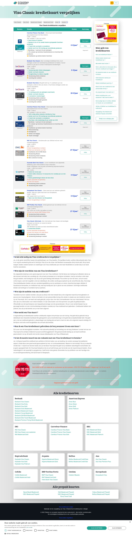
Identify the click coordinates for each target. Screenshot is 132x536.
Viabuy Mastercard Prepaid (101, 492)
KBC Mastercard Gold (94, 432)
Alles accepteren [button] (96, 528)
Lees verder (29, 527)
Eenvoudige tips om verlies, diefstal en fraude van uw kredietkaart (106, 102)
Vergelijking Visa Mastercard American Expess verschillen (104, 113)
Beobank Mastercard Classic (24, 411)
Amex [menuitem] (56, 22)
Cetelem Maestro (74, 475)
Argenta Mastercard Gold (50, 461)
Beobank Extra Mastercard (23, 409)
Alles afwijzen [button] (117, 528)
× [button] (130, 522)
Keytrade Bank (21, 456)
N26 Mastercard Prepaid (66, 492)
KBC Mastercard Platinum (95, 434)
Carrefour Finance (59, 426)
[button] (44, 534)
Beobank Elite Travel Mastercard (25, 418)
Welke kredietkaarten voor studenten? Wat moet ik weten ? (105, 96)
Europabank (101, 471)
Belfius (72, 456)
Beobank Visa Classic (22, 402)
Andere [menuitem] (64, 22)
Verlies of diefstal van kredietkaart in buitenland (106, 107)
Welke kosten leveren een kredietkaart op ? (103, 59)
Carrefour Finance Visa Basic (60, 430)
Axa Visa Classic (101, 459)
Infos (85, 46)
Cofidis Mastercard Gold (22, 477)
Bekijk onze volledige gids (106, 118)
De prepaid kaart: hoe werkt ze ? (105, 92)
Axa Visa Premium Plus (103, 461)
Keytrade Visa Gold (21, 461)
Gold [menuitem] (26, 22)
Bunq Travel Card (66, 496)
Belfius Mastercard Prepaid (101, 494)
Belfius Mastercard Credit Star (78, 461)
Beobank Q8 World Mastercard (24, 415)
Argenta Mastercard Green (50, 459)
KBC (88, 426)
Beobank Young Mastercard (24, 413)
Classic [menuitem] (17, 22)
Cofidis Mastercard (21, 475)
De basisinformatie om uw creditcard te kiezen (106, 73)
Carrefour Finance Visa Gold (60, 434)
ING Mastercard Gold (21, 434)
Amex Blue (72, 402)
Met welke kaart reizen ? (103, 63)
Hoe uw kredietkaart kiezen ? (104, 54)
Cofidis (18, 471)
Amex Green (73, 404)
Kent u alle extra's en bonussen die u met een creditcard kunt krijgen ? (106, 68)
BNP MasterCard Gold (49, 477)
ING (16, 426)
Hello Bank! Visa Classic (50, 480)
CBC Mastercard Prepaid (31, 494)
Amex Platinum (73, 409)
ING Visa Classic (20, 430)
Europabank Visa (101, 475)
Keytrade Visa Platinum (22, 464)
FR (116, 3)
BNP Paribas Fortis (50, 471)
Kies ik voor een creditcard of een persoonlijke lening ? (105, 87)
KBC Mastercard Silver (94, 430)
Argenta (45, 456)
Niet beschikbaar (85, 146)
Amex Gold (72, 406)
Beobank (18, 398)
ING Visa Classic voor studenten (25, 432)
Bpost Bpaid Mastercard (31, 492)
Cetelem (72, 471)
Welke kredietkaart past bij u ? (104, 83)
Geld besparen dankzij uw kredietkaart (103, 79)
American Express (77, 398)
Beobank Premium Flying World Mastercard (29, 420)
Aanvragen (85, 41)
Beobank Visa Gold (21, 406)
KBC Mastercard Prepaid (66, 494)
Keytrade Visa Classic (22, 459)
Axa (97, 456)
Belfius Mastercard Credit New (78, 459)
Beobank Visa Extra (21, 404)
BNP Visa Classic (47, 475)
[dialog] (66, 528)
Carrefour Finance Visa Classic (61, 432)
